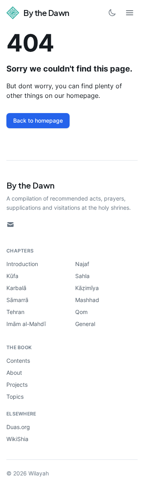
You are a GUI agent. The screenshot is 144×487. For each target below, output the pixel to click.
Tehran (15, 311)
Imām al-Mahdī (26, 323)
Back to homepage (38, 120)
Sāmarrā (17, 299)
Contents (18, 360)
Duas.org (18, 426)
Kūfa (12, 275)
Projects (17, 384)
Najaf (82, 263)
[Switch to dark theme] (112, 13)
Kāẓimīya (87, 287)
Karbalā (16, 287)
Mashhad (87, 299)
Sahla (82, 275)
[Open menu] (130, 13)
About (14, 372)
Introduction (22, 263)
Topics (15, 396)
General (85, 323)
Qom (81, 311)
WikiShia (17, 438)
